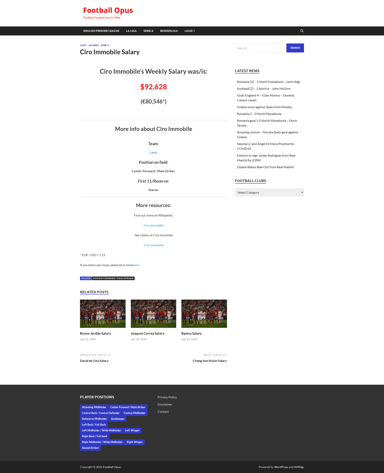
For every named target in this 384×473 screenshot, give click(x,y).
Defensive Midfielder (94, 418)
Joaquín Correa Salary (147, 333)
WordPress (281, 467)
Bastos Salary (191, 333)
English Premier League (101, 30)
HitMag (298, 467)
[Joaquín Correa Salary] (153, 315)
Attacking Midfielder (94, 407)
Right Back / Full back (94, 436)
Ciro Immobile (153, 225)
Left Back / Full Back (94, 424)
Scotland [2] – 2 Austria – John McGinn (264, 88)
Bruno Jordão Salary (95, 333)
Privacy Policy (167, 397)
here (136, 265)
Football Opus (108, 10)
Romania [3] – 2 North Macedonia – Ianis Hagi (268, 82)
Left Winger (132, 430)
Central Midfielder (134, 413)
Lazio (83, 45)
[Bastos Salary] (204, 315)
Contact (163, 411)
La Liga (131, 30)
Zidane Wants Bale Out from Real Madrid (265, 167)
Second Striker (90, 447)
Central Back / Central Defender (101, 413)
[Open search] (302, 31)
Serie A (148, 30)
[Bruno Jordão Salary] (103, 315)
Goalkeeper (117, 418)
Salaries (94, 45)
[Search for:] (269, 47)
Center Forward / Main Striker (113, 278)
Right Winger (135, 442)
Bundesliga (169, 30)
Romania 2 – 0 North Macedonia (259, 114)
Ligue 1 (190, 30)
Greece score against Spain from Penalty (264, 107)
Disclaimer (165, 404)
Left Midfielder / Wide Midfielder (101, 430)
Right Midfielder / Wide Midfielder (102, 442)
